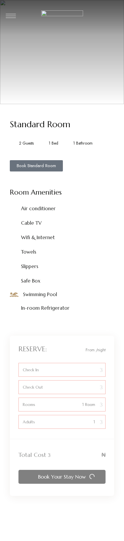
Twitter (33, 538)
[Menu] (11, 16)
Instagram (11, 538)
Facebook (22, 538)
